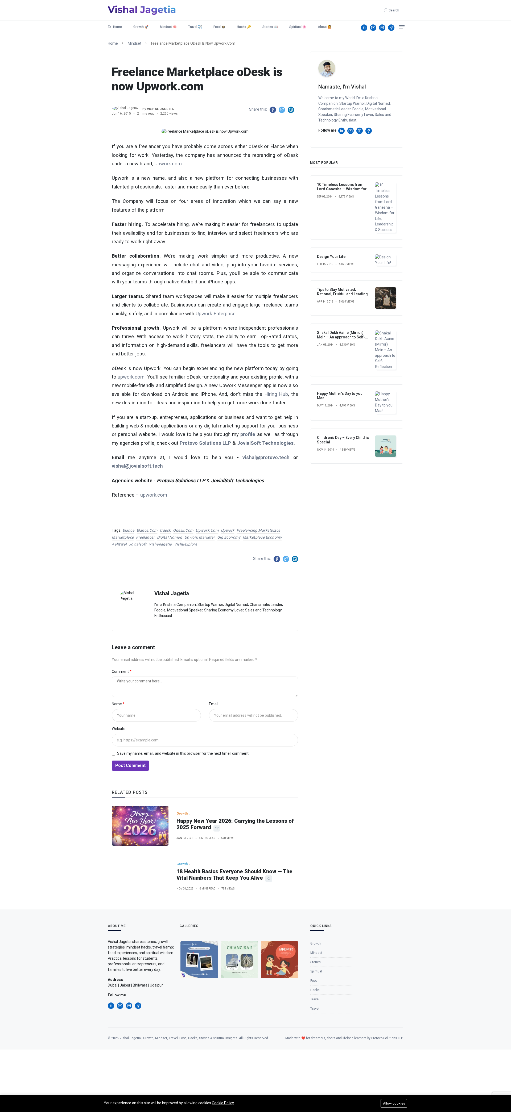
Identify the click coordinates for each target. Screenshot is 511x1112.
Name (117, 704)
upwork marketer (199, 537)
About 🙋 (325, 27)
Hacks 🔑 (244, 27)
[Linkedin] (364, 27)
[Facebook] (391, 27)
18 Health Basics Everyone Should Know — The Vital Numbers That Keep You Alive (234, 874)
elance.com (147, 530)
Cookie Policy (223, 1103)
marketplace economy (262, 537)
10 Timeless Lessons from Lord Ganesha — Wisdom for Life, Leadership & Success (342, 189)
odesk (165, 530)
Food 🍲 (219, 27)
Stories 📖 (270, 27)
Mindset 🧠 (168, 27)
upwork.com (131, 377)
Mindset (134, 43)
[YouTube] (373, 27)
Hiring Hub (276, 394)
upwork (227, 530)
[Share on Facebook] (273, 110)
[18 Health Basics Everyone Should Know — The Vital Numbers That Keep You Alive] (140, 876)
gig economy (229, 537)
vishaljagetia (160, 544)
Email (213, 704)
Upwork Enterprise (216, 314)
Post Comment (130, 765)
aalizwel (119, 544)
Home (117, 27)
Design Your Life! (332, 256)
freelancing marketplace (258, 530)
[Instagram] (382, 27)
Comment (121, 671)
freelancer (145, 537)
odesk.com (183, 530)
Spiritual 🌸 (297, 27)
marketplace (123, 537)
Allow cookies (394, 1103)
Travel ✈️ (195, 27)
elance (128, 530)
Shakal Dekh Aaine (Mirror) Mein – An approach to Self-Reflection (341, 337)
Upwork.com (168, 164)
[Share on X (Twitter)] (282, 110)
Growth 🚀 (141, 27)
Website (118, 729)
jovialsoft (138, 544)
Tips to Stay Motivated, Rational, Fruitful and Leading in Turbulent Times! (342, 294)
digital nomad (169, 537)
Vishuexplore (185, 544)
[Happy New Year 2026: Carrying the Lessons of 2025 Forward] (140, 826)
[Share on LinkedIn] (291, 110)
